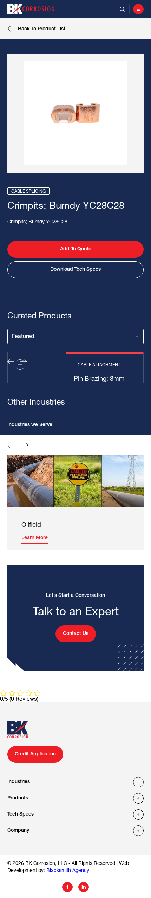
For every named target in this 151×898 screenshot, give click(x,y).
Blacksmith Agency (67, 870)
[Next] (82, 163)
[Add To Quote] (20, 364)
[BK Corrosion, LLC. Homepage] (34, 9)
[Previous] (68, 163)
